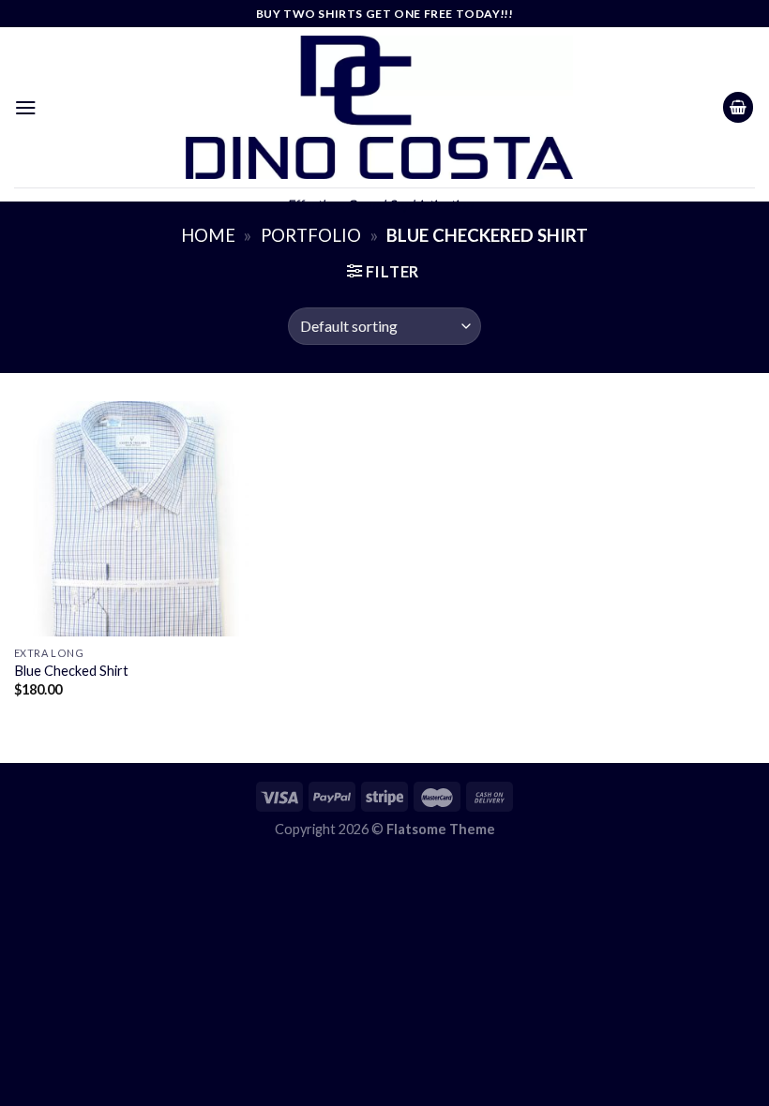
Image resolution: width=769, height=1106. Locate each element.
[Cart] (738, 107)
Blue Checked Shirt (71, 671)
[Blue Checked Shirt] (131, 518)
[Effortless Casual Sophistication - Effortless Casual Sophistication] (380, 107)
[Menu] (26, 107)
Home (208, 235)
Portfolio (311, 235)
